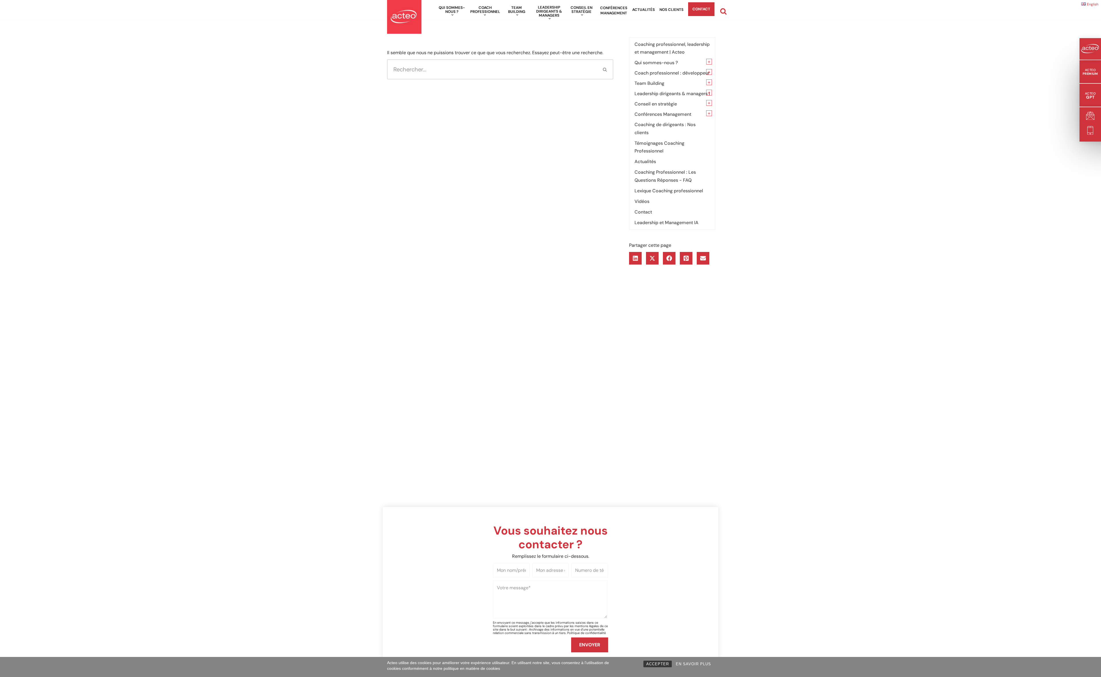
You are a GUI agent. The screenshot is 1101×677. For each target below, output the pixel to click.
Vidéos (642, 201)
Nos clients (671, 9)
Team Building (649, 83)
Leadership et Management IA (666, 223)
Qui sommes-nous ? (656, 63)
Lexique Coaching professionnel (669, 191)
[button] (452, 15)
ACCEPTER (657, 664)
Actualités (643, 9)
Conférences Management (613, 10)
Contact (701, 9)
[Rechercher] (723, 11)
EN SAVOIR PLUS (693, 664)
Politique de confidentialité (586, 633)
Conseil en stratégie (656, 104)
